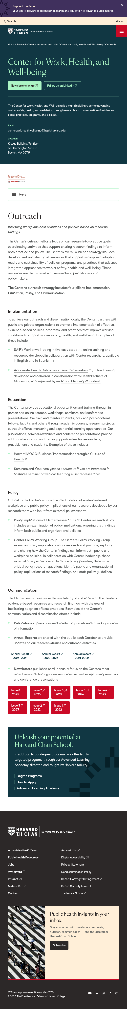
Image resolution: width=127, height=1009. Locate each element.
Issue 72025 (37, 692)
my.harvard (15, 872)
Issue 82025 (15, 692)
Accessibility (69, 850)
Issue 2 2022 (37, 707)
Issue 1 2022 (58, 707)
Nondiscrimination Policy (76, 872)
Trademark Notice (72, 893)
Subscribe (59, 945)
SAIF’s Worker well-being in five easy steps (45, 349)
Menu (22, 194)
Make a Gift (15, 886)
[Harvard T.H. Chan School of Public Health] (41, 831)
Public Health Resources (23, 857)
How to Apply (26, 782)
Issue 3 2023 (15, 707)
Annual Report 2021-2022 (82, 656)
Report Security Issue (74, 886)
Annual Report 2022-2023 (51, 656)
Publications (23, 623)
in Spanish (42, 360)
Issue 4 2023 (102, 692)
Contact (13, 893)
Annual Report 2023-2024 (20, 656)
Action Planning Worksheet (81, 381)
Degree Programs (29, 776)
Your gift (18, 10)
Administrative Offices (22, 850)
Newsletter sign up (23, 85)
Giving (120, 21)
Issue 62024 (59, 692)
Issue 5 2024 (80, 692)
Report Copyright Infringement (80, 879)
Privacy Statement (72, 864)
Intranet (13, 879)
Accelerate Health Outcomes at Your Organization (51, 370)
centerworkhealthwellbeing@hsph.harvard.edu (37, 130)
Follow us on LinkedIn (60, 85)
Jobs (11, 864)
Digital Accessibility (73, 857)
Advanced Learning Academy (38, 788)
